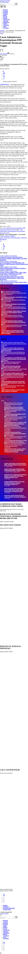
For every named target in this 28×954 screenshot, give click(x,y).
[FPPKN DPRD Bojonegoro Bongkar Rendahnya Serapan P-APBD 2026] (7, 267)
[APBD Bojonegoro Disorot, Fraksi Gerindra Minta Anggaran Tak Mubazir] (7, 281)
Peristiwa (17, 291)
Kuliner (5, 934)
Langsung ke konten (5, 0)
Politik (1, 33)
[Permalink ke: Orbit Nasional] (1, 51)
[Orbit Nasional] (4, 2)
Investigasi (6, 938)
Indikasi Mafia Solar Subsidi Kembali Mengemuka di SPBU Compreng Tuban (15, 469)
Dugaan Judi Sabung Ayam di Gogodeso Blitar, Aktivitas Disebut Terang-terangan (15, 464)
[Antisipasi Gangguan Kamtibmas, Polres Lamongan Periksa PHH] (15, 411)
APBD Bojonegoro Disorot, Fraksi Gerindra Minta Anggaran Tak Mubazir (13, 390)
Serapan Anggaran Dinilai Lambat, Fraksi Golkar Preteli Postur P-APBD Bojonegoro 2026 (13, 273)
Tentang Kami (7, 909)
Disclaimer (6, 906)
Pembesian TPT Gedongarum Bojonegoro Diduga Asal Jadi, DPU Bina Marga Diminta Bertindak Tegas (15, 476)
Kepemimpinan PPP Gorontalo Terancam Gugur (12, 228)
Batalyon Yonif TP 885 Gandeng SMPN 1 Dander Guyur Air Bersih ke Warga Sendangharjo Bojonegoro (15, 450)
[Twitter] (4, 73)
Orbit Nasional (3, 53)
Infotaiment (6, 933)
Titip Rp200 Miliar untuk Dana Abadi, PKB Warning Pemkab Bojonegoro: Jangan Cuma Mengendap (12, 278)
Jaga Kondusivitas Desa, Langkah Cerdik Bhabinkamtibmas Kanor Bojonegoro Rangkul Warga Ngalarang (15, 424)
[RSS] (3, 902)
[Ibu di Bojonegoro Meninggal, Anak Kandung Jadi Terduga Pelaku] (14, 301)
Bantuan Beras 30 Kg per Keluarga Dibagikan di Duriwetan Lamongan (13, 407)
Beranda (2, 30)
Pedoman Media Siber (9, 908)
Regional (5, 923)
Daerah (5, 928)
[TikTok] (3, 901)
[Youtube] (3, 898)
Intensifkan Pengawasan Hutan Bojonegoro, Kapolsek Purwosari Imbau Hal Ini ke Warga (15, 434)
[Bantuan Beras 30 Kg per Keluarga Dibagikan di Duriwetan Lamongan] (15, 404)
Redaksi (5, 905)
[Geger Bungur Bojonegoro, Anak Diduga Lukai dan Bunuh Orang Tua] (14, 294)
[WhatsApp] (3, 79)
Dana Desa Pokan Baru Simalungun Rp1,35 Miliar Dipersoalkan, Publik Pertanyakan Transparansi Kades (14, 490)
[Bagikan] (1, 59)
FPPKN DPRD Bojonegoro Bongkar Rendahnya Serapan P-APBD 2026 (11, 366)
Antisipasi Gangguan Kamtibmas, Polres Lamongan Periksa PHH (15, 414)
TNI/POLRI (7, 405)
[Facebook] (3, 71)
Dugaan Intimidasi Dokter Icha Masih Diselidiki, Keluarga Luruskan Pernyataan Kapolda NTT (14, 483)
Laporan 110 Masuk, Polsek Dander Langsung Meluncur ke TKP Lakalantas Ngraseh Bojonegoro (13, 312)
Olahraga (5, 931)
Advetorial (6, 935)
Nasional (5, 921)
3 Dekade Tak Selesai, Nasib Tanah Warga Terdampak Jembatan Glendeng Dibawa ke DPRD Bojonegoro (13, 259)
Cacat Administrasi (8, 228)
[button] (16, 4)
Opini (4, 937)
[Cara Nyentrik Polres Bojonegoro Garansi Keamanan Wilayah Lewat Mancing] (15, 437)
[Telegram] (3, 75)
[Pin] (4, 77)
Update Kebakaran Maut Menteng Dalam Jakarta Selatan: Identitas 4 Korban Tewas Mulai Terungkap (12, 332)
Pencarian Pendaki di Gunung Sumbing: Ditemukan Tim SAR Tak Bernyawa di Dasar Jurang (13, 322)
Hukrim (5, 927)
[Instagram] (3, 897)
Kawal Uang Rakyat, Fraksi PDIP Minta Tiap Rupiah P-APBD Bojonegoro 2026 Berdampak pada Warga (14, 264)
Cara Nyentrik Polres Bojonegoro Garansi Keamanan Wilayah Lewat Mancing (15, 441)
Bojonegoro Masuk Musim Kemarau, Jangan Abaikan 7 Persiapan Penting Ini (15, 496)
